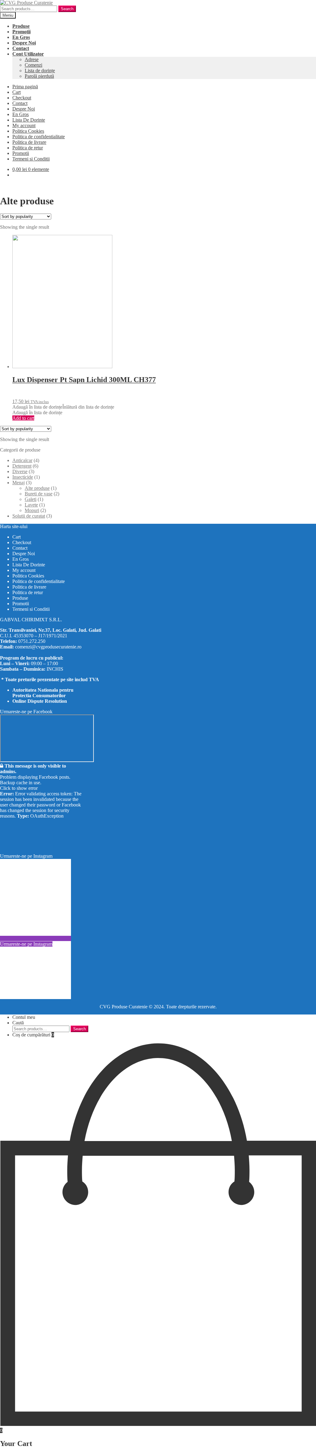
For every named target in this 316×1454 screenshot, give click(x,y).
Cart (16, 92)
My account (23, 125)
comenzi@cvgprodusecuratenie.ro (48, 646)
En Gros (20, 114)
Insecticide (22, 477)
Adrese (32, 59)
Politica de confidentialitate (38, 136)
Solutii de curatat (28, 516)
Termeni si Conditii (31, 158)
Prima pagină (25, 86)
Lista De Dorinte (28, 120)
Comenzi (33, 65)
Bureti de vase (38, 493)
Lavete (31, 504)
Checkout (21, 97)
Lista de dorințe (40, 70)
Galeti (30, 499)
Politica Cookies (28, 131)
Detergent (21, 466)
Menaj (18, 482)
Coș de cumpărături (33, 1034)
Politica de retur (27, 147)
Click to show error (19, 788)
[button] (63, 407)
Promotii (20, 153)
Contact (19, 103)
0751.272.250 (31, 641)
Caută (18, 1022)
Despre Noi (23, 108)
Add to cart (23, 418)
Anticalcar (22, 460)
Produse (20, 598)
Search (67, 8)
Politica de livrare (29, 142)
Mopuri (32, 510)
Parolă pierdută (39, 76)
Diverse (19, 471)
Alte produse (37, 488)
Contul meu (23, 1017)
